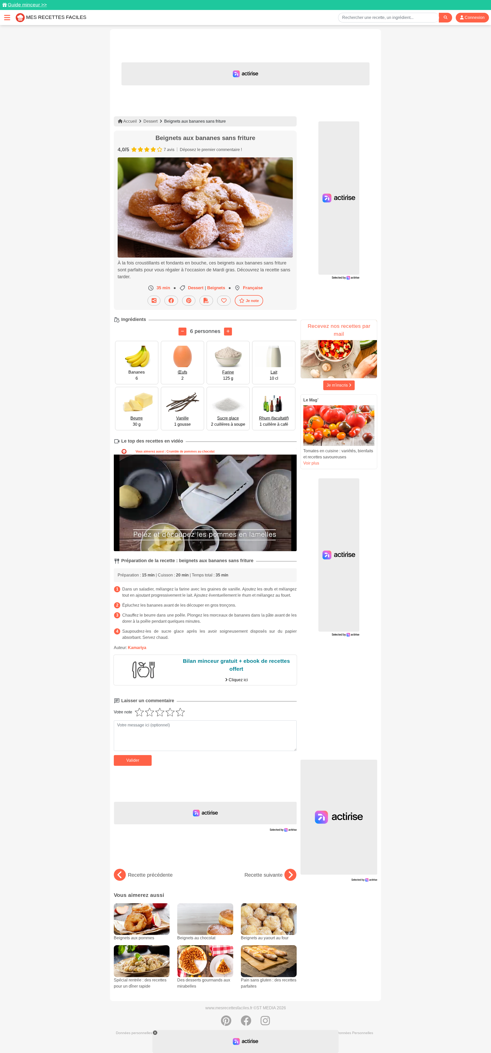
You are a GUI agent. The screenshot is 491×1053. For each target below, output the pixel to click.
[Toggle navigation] (7, 17)
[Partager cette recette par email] (154, 301)
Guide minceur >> (27, 4)
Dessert (150, 121)
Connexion (474, 17)
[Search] (445, 17)
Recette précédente (150, 875)
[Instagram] (265, 1023)
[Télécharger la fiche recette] (206, 301)
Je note (252, 300)
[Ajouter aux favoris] (224, 301)
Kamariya (137, 647)
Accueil (129, 121)
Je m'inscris (338, 385)
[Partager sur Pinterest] (188, 301)
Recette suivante (263, 875)
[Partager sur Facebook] (171, 301)
